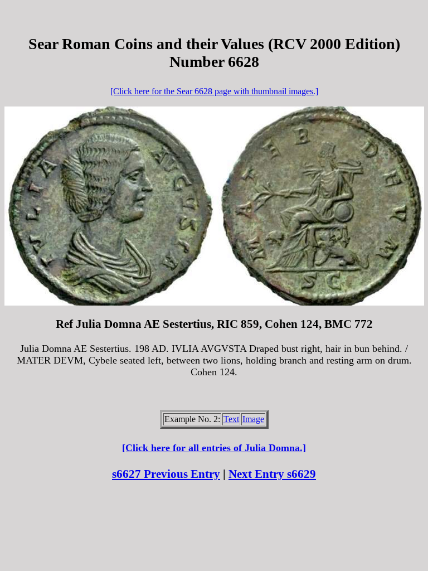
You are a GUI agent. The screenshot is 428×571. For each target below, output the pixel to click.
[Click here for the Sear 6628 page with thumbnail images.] (214, 91)
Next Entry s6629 (272, 474)
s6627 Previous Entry (166, 474)
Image (253, 419)
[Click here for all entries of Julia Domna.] (214, 447)
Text (231, 419)
